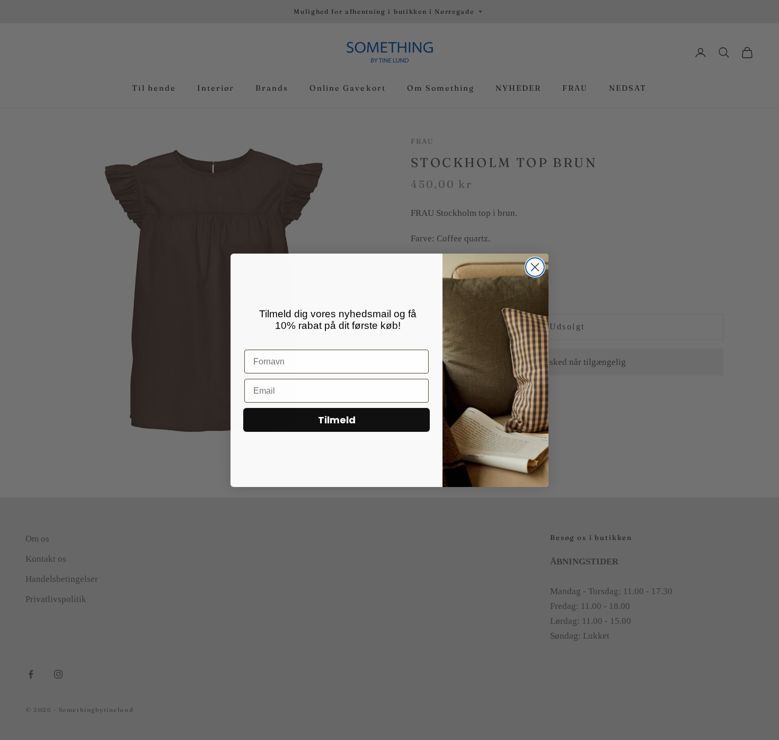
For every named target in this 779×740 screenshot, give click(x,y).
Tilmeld (337, 419)
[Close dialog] (535, 267)
